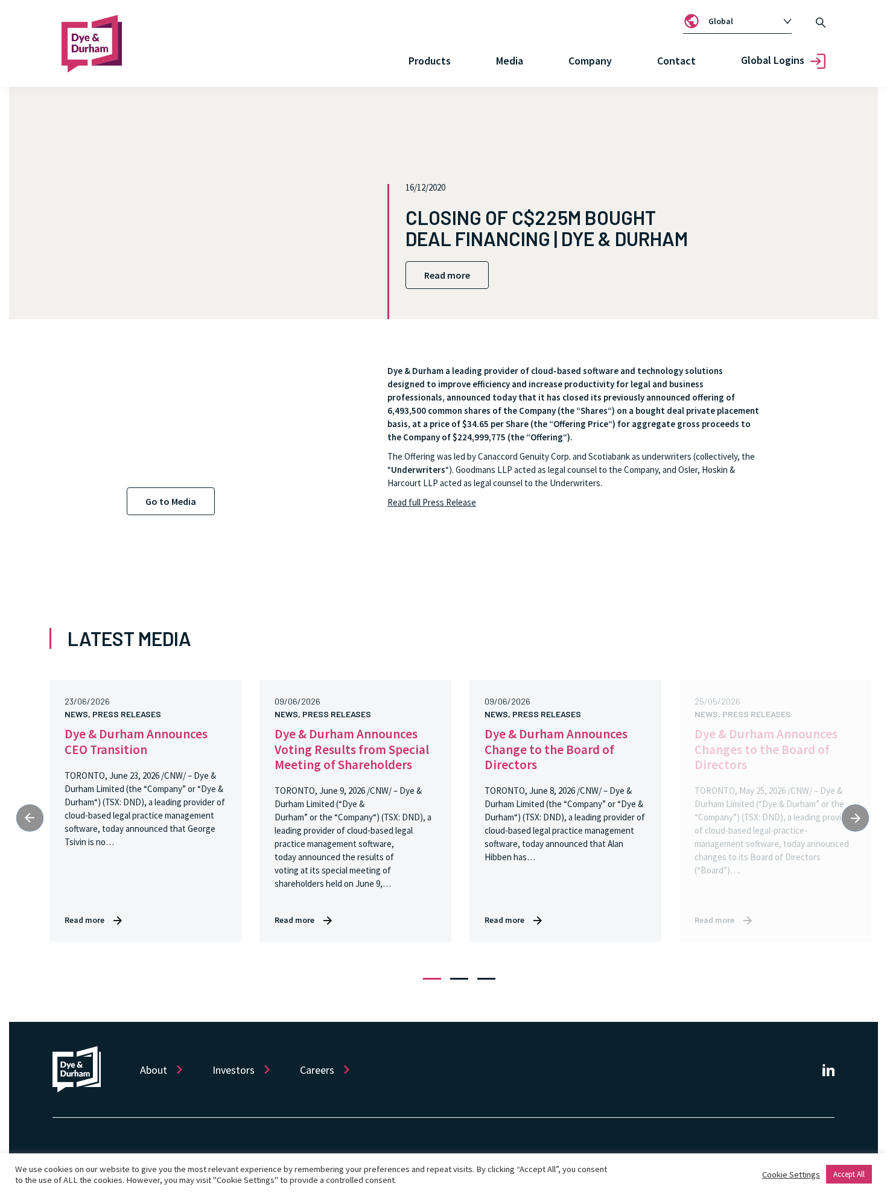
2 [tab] (459, 979)
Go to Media (170, 501)
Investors (233, 1070)
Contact (676, 61)
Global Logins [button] (772, 60)
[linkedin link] (828, 1070)
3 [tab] (486, 979)
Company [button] (590, 61)
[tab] (737, 21)
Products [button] (430, 61)
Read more (447, 275)
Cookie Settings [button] (791, 1174)
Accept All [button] (849, 1174)
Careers (317, 1070)
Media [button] (509, 61)
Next (855, 817)
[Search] (820, 21)
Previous (29, 817)
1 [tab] (432, 979)
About (153, 1070)
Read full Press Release (431, 502)
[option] (744, 21)
